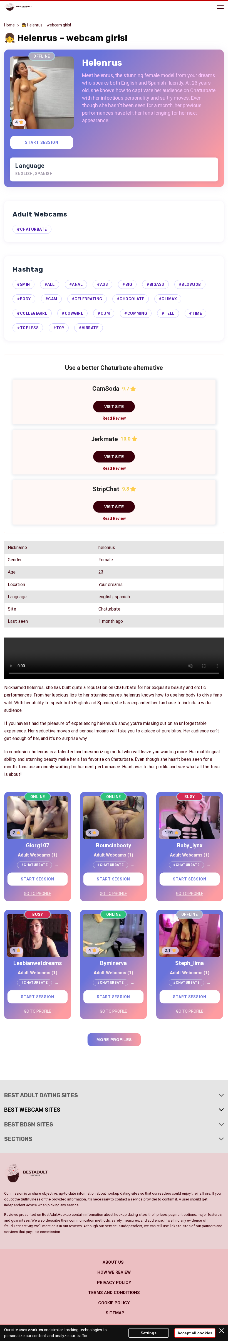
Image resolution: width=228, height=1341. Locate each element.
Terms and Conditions (114, 1292)
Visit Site (114, 406)
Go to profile (37, 893)
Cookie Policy (114, 1302)
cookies (35, 1330)
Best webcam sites (32, 1109)
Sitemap (115, 1312)
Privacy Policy (114, 1282)
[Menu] (220, 7)
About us (113, 1262)
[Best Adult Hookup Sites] (18, 7)
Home (9, 25)
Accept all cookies (194, 1333)
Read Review (114, 418)
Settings (149, 1333)
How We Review (114, 1272)
